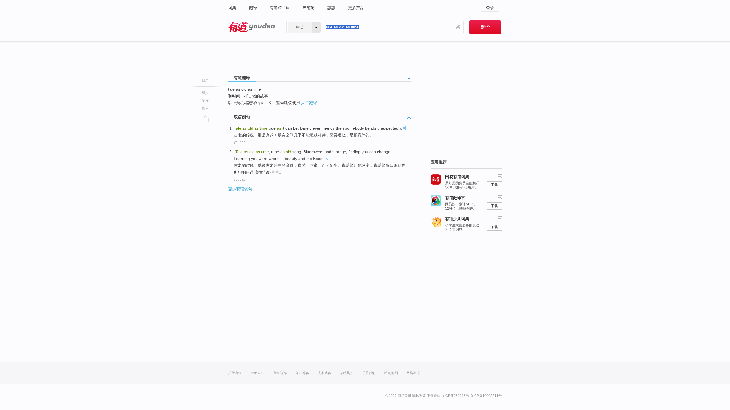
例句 (205, 108)
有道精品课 (280, 7)
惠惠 (331, 7)
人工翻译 (309, 103)
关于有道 (235, 373)
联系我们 (369, 373)
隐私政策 (419, 396)
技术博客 (324, 373)
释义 (205, 93)
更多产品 (356, 7)
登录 (490, 7)
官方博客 (302, 373)
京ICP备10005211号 (486, 396)
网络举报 (413, 373)
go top (205, 118)
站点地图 (391, 373)
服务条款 (433, 396)
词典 (232, 7)
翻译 (253, 7)
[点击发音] (404, 129)
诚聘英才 (346, 373)
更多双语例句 (240, 189)
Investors (257, 373)
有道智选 (280, 373)
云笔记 (309, 7)
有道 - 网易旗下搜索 (251, 27)
